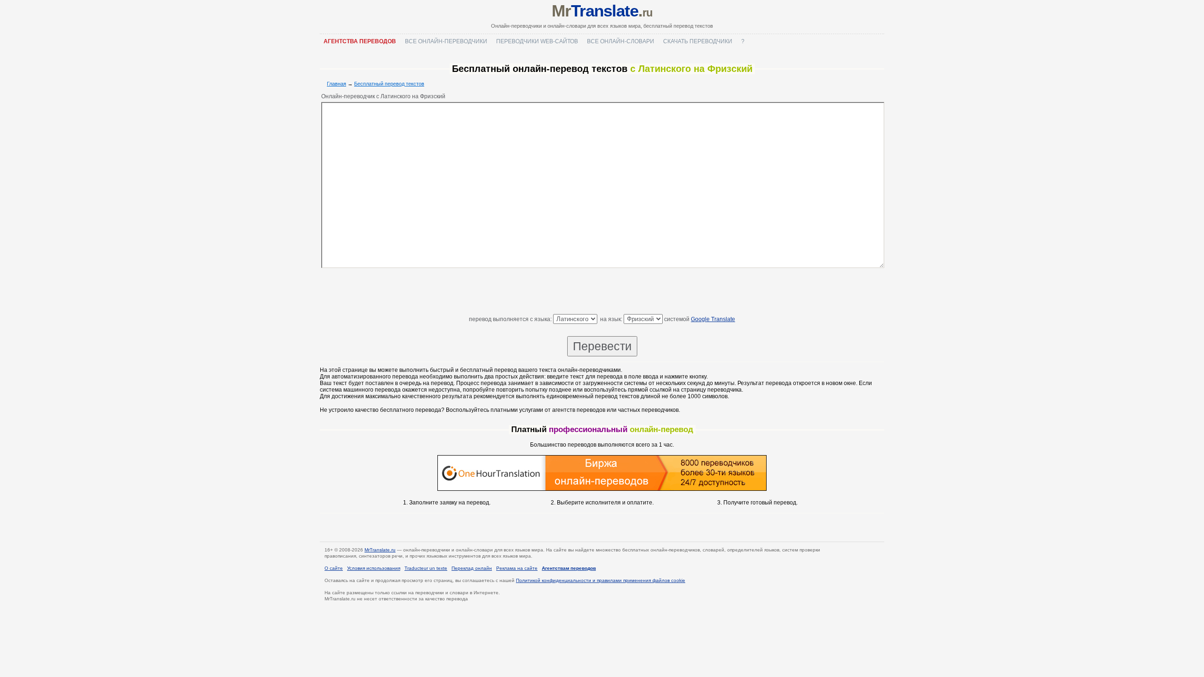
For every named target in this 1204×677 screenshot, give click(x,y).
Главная (336, 84)
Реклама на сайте (517, 568)
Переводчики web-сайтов (537, 41)
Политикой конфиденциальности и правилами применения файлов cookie (600, 580)
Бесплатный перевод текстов (389, 84)
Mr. (602, 10)
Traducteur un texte (425, 568)
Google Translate (713, 319)
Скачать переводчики (697, 41)
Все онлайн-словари (620, 41)
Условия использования (373, 568)
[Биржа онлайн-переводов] (602, 489)
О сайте (334, 568)
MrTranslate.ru (380, 549)
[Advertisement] (602, 293)
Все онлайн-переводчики (446, 41)
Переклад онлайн (472, 568)
